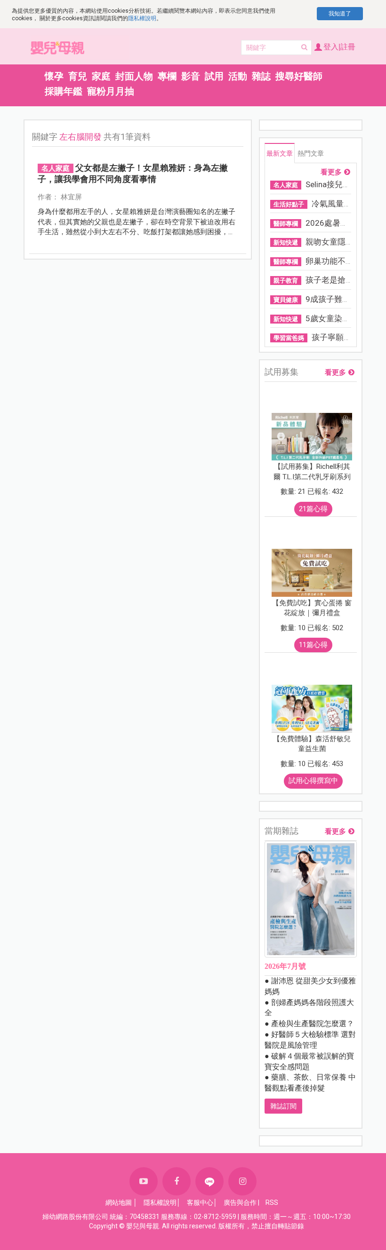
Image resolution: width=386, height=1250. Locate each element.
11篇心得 (313, 645)
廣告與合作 (240, 1202)
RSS (271, 1202)
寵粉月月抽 (110, 91)
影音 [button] (190, 76)
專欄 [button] (167, 76)
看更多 (331, 172)
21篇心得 (313, 509)
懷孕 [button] (54, 76)
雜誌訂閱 (283, 1106)
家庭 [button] (101, 76)
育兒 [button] (77, 76)
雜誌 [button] (261, 76)
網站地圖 (118, 1202)
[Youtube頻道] (143, 1181)
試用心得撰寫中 (313, 780)
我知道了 (340, 13)
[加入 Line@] (209, 1181)
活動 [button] (237, 76)
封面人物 (134, 76)
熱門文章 (311, 153)
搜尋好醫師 (298, 76)
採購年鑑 (63, 91)
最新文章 (279, 153)
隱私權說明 (142, 18)
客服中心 (200, 1202)
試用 (214, 76)
